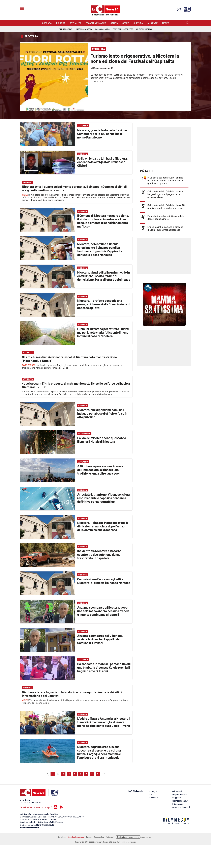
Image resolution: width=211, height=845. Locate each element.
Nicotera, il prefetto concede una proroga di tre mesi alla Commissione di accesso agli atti (103, 304)
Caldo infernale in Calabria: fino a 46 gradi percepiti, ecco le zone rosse (166, 206)
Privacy (89, 837)
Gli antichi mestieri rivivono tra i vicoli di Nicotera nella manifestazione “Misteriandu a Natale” (69, 358)
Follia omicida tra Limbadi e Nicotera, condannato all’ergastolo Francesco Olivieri (102, 161)
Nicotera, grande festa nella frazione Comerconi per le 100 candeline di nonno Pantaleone (102, 133)
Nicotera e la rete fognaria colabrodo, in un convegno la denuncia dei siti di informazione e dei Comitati (72, 693)
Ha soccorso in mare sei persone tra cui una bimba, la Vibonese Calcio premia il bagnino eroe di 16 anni (103, 667)
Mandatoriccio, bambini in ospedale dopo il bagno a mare (165, 217)
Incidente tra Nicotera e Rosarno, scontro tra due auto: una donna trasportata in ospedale (99, 554)
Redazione (61, 837)
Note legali (110, 837)
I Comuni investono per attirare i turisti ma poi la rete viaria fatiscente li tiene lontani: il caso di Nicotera (103, 332)
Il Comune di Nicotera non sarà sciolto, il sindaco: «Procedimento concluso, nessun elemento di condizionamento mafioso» (103, 221)
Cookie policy (99, 837)
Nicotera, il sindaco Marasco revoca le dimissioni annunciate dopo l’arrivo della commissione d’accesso (102, 526)
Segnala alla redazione (76, 837)
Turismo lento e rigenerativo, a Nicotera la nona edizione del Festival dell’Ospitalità (135, 58)
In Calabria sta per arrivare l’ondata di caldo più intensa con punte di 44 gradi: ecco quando (165, 180)
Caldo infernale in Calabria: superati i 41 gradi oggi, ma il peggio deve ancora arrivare (165, 194)
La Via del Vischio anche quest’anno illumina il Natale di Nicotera (101, 439)
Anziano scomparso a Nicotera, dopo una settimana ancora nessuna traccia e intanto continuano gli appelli (103, 610)
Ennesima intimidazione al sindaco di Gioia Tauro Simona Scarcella (165, 228)
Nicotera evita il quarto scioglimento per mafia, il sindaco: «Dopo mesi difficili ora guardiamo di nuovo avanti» (74, 188)
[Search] (187, 23)
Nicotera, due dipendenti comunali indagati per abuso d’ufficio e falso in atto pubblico (102, 413)
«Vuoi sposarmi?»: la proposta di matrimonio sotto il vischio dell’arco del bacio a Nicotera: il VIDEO (76, 385)
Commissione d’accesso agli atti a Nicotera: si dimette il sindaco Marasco (103, 581)
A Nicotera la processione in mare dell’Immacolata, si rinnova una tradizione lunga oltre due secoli (100, 469)
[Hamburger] (21, 8)
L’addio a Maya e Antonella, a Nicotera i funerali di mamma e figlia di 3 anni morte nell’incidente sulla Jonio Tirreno (103, 722)
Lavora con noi (145, 837)
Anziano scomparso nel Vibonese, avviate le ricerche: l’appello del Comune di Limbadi (100, 639)
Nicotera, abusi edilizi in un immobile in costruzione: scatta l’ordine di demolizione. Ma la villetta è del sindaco (103, 275)
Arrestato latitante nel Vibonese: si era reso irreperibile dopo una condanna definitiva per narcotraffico (103, 497)
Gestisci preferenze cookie (128, 837)
